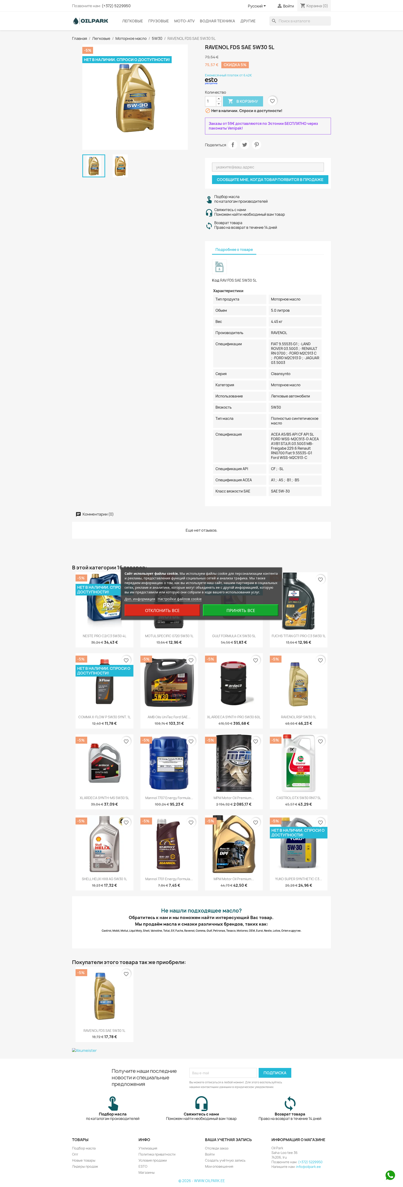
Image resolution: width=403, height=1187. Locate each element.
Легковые (132, 21)
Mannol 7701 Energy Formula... (169, 879)
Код (215, 280)
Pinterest (256, 144)
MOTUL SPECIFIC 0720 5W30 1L (169, 636)
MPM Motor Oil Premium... (234, 798)
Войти (210, 1154)
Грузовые (158, 21)
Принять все (240, 610)
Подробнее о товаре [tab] (234, 249)
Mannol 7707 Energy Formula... (169, 798)
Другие (248, 21)
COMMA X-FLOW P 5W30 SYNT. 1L (104, 717)
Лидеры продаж (85, 1166)
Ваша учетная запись (228, 1139)
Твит (244, 144)
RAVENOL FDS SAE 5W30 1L (104, 1030)
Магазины (147, 1172)
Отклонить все (162, 610)
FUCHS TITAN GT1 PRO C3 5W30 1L (299, 636)
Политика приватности (157, 1154)
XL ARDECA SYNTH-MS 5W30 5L (104, 798)
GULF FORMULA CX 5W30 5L (234, 636)
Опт (75, 1154)
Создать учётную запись (225, 1160)
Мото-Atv (184, 21)
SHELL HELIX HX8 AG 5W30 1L (104, 879)
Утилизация (148, 1148)
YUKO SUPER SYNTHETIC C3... (298, 879)
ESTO (143, 1166)
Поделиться (232, 144)
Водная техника (217, 21)
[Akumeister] (201, 1050)
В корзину (243, 101)
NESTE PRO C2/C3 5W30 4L (104, 636)
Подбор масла (84, 1148)
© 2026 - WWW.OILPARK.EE (201, 1180)
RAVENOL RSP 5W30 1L (298, 717)
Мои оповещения (219, 1166)
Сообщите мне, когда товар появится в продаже (270, 179)
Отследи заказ (216, 1148)
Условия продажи (153, 1160)
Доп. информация (140, 598)
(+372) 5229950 (116, 5)
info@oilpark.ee (308, 1166)
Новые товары (83, 1160)
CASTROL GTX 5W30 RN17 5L (298, 798)
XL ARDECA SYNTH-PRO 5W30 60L (234, 717)
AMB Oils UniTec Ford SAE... (169, 717)
